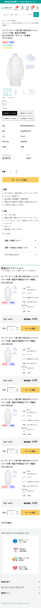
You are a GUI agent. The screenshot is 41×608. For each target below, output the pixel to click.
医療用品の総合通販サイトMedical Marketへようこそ (20, 2)
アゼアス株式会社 (7, 45)
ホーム (4, 20)
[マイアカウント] (27, 7)
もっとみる (6, 233)
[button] (6, 48)
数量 (4, 171)
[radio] (4, 102)
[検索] (36, 14)
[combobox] (20, 14)
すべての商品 (11, 20)
